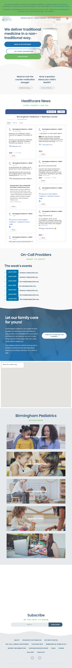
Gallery (30, 652)
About (17, 640)
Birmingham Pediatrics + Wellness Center (37, 116)
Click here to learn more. (60, 6)
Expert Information (17, 648)
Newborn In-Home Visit (27, 18)
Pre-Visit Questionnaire (54, 18)
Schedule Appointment (40, 18)
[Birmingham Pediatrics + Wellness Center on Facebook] (11, 115)
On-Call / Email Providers (17, 644)
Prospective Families (32, 640)
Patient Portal (51, 640)
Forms (61, 648)
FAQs (53, 648)
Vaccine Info (37, 644)
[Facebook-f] (32, 658)
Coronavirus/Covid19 (38, 648)
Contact (58, 20)
